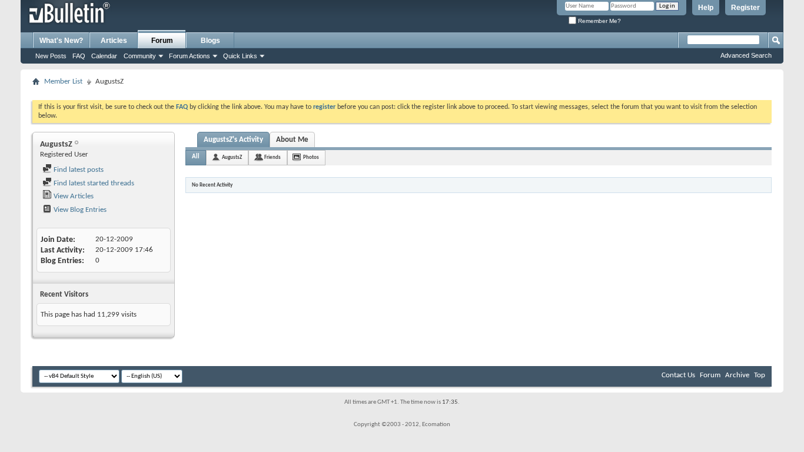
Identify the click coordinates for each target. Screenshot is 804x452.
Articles (114, 40)
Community (140, 55)
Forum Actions (189, 55)
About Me (292, 140)
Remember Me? (598, 21)
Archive (737, 375)
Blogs (210, 40)
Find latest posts (78, 170)
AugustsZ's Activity (233, 140)
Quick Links (240, 55)
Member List (63, 81)
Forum (162, 40)
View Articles (73, 196)
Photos (311, 157)
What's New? (61, 40)
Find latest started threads (93, 183)
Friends (272, 157)
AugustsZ (232, 157)
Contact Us (678, 375)
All (196, 157)
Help (705, 8)
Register (745, 8)
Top (759, 375)
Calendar (104, 55)
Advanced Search (746, 55)
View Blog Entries (79, 210)
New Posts (51, 55)
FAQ (78, 55)
